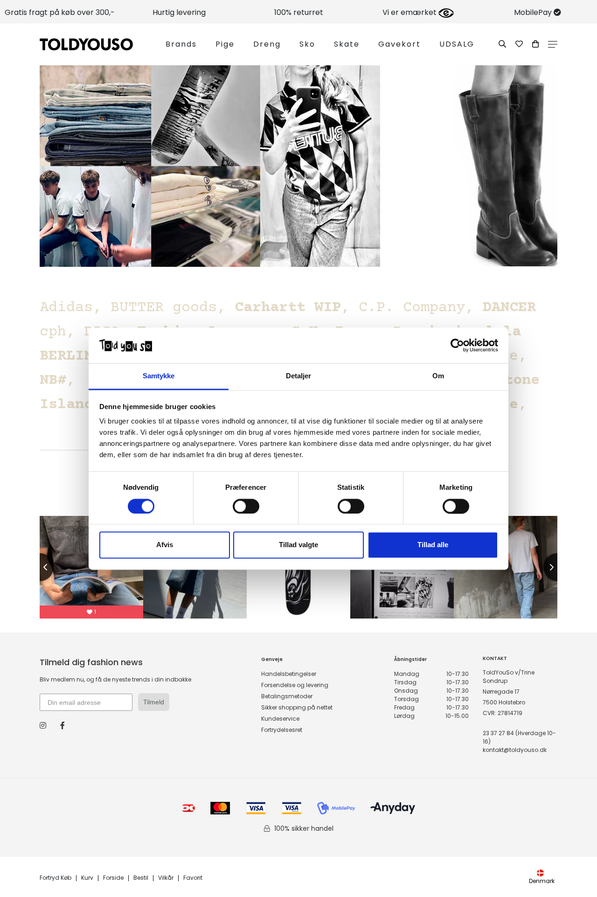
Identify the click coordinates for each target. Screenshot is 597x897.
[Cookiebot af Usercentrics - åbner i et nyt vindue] (457, 345)
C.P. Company (412, 307)
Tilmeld (153, 702)
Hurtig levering (179, 12)
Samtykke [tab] (159, 376)
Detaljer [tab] (299, 376)
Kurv (87, 878)
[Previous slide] (40, 567)
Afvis (164, 545)
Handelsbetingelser (288, 674)
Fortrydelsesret (281, 730)
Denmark (542, 881)
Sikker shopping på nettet (297, 707)
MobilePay (534, 12)
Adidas (66, 307)
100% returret (298, 12)
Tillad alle (432, 545)
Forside (113, 878)
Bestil (140, 878)
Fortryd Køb (55, 878)
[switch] (246, 506)
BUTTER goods (164, 307)
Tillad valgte (298, 545)
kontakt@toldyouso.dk (515, 750)
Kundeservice (280, 719)
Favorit (192, 878)
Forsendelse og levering (294, 685)
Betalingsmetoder (286, 696)
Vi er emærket (410, 12)
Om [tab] (438, 376)
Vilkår (166, 878)
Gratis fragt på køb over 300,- (60, 12)
